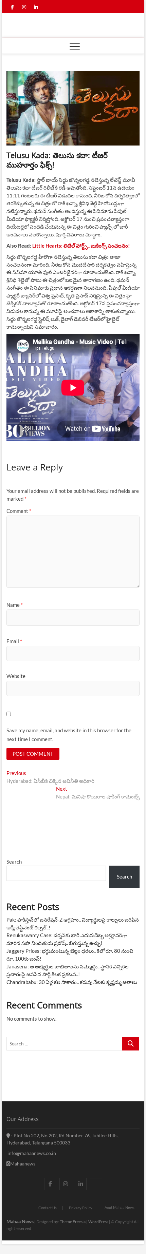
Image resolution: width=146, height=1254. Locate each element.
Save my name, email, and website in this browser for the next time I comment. (68, 734)
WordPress (98, 1221)
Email (14, 641)
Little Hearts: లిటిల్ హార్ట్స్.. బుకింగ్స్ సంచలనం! (81, 246)
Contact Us (47, 1207)
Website (15, 676)
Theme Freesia (73, 1221)
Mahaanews (22, 1163)
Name (14, 605)
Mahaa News (20, 1221)
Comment (18, 511)
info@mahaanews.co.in (31, 1153)
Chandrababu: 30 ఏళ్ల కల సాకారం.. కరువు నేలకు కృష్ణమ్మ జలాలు (71, 982)
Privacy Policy (80, 1207)
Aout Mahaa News (119, 1207)
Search (14, 861)
